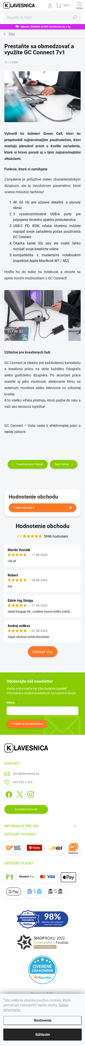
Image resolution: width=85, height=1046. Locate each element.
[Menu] (79, 5)
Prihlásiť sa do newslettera (26, 723)
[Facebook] (8, 794)
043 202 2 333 (22, 782)
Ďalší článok (61, 464)
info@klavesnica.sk (26, 773)
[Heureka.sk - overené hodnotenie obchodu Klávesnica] (42, 970)
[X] (19, 794)
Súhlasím (42, 1034)
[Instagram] (30, 794)
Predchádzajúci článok (29, 464)
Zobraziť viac (42, 652)
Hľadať (75, 17)
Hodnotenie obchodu (43, 526)
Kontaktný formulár (26, 809)
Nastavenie (42, 1020)
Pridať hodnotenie (23, 507)
